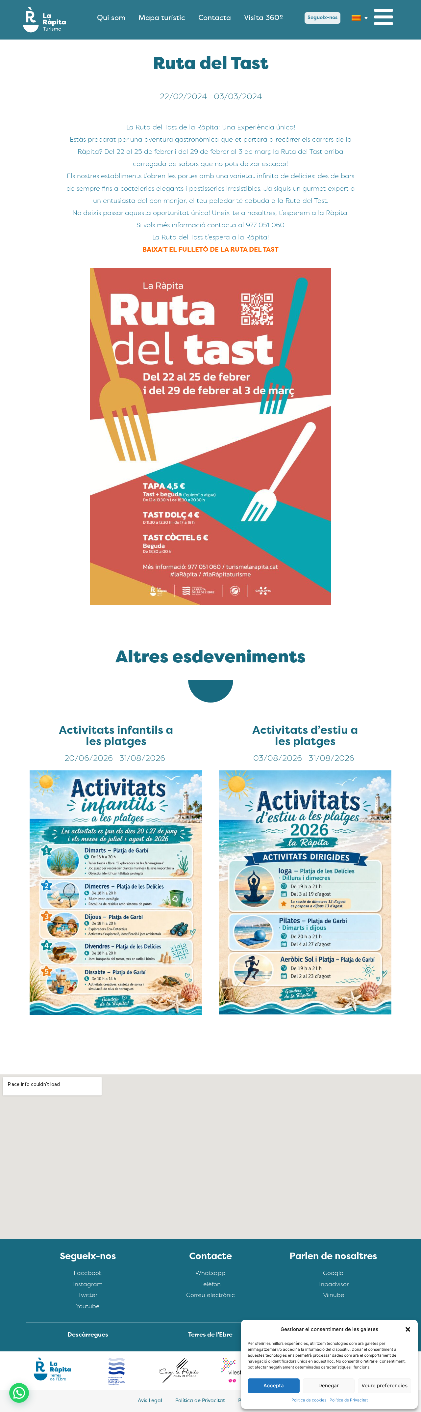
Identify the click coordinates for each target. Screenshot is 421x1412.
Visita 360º (263, 18)
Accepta (273, 1385)
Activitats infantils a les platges (116, 736)
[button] (408, 1329)
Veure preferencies (384, 1385)
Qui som (111, 18)
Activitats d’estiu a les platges (305, 736)
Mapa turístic (161, 18)
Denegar (328, 1385)
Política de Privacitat (349, 1400)
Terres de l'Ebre (210, 1335)
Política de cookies (308, 1400)
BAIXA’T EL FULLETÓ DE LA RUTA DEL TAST (210, 250)
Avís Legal (150, 1400)
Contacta (214, 18)
